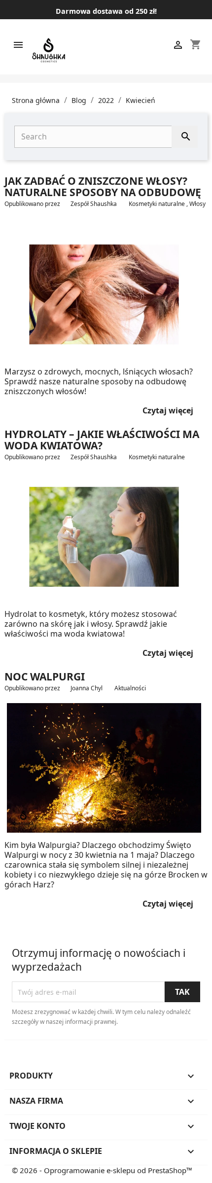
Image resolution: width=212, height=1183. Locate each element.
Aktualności (130, 688)
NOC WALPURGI (44, 676)
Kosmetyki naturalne (157, 204)
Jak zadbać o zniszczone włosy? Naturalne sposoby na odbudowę (102, 186)
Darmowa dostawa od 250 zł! (106, 11)
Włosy (197, 204)
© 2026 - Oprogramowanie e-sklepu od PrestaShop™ (102, 1170)
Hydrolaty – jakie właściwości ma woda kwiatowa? (101, 439)
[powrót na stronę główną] (48, 50)
